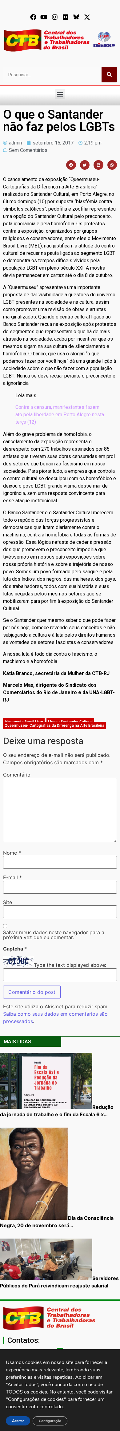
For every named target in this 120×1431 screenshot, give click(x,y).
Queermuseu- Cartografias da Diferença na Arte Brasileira (54, 725)
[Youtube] (44, 17)
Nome (12, 852)
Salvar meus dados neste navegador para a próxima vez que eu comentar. (53, 935)
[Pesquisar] (109, 74)
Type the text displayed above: (70, 965)
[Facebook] (33, 17)
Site (7, 902)
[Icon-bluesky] (76, 17)
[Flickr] (65, 17)
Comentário (16, 774)
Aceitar (18, 1420)
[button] (60, 94)
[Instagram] (55, 17)
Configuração (50, 1420)
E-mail (12, 877)
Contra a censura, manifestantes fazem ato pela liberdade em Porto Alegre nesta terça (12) (59, 414)
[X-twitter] (87, 17)
